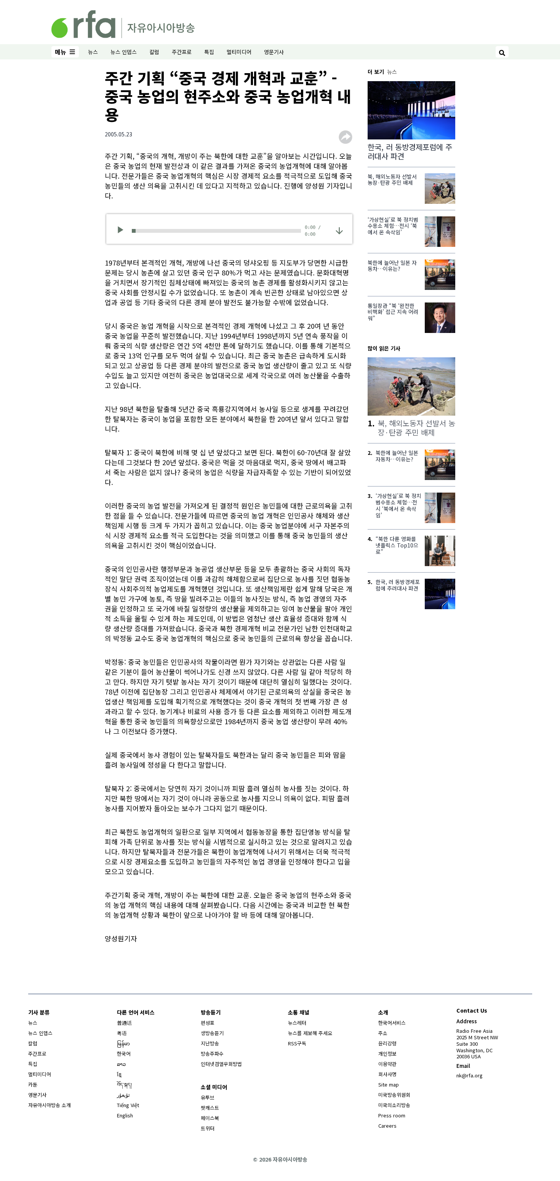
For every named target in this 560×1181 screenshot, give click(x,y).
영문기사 (274, 52)
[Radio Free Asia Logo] (123, 23)
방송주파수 (212, 1053)
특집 (209, 52)
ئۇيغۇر (123, 1094)
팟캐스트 (210, 1107)
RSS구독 (297, 1043)
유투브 (207, 1097)
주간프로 (182, 52)
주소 (382, 1033)
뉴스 (93, 52)
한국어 (124, 1053)
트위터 (207, 1128)
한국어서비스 (392, 1022)
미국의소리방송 (394, 1105)
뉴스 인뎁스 (123, 52)
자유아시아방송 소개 (49, 1105)
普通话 (124, 1022)
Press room (391, 1115)
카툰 (32, 1084)
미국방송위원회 (394, 1094)
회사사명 (387, 1074)
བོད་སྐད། (124, 1084)
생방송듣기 (212, 1033)
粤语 (122, 1033)
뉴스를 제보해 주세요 (310, 1033)
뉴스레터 (297, 1022)
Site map (388, 1084)
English (125, 1115)
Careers (387, 1125)
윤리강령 (387, 1043)
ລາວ (121, 1063)
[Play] (123, 231)
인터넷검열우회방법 (221, 1063)
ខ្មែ (119, 1074)
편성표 (207, 1022)
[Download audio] (339, 230)
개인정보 (387, 1053)
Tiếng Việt (128, 1105)
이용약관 (387, 1063)
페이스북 (210, 1118)
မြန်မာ (123, 1043)
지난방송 (210, 1043)
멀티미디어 (239, 52)
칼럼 (154, 52)
